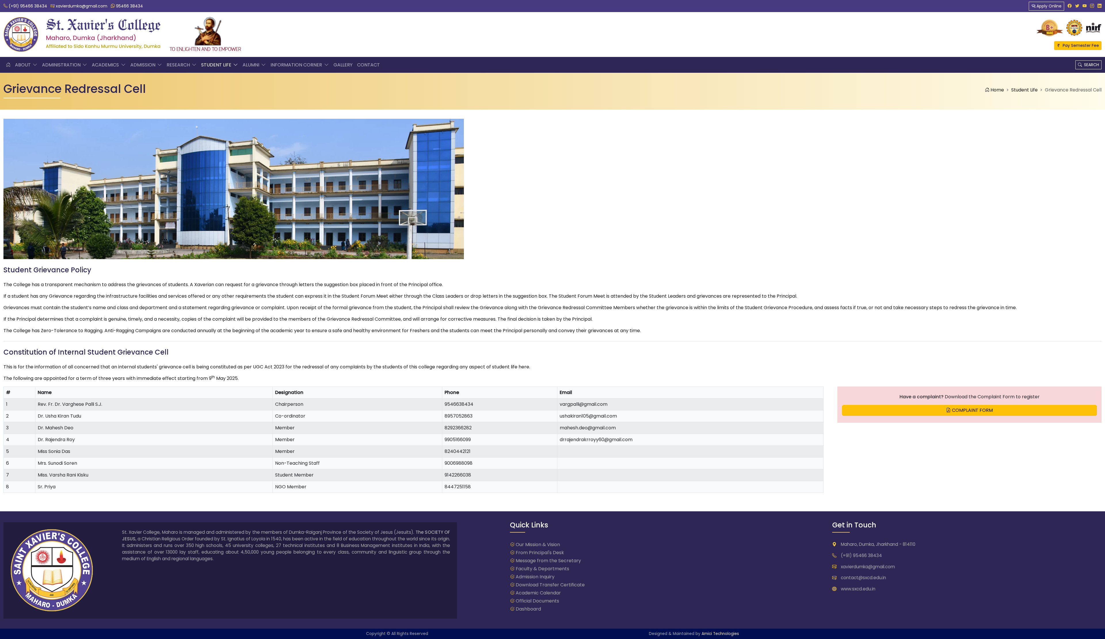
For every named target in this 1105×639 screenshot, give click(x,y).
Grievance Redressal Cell (1073, 90)
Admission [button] (143, 65)
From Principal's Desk (540, 552)
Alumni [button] (251, 65)
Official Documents (537, 601)
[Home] (8, 65)
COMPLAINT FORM (972, 410)
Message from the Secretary (548, 560)
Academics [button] (106, 65)
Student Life (1024, 90)
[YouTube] (1085, 6)
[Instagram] (1092, 6)
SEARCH (1090, 65)
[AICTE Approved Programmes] (1074, 27)
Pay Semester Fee (1080, 45)
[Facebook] (1070, 6)
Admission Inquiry (535, 576)
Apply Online (1048, 6)
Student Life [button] (217, 65)
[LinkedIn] (1100, 6)
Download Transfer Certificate (550, 584)
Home (996, 90)
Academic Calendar (538, 593)
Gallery (343, 65)
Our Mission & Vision (538, 544)
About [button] (23, 65)
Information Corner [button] (296, 65)
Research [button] (179, 65)
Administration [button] (62, 65)
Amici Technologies (720, 633)
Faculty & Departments (542, 568)
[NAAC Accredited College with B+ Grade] (1050, 27)
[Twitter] (1077, 6)
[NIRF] (1094, 27)
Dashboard (528, 609)
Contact (368, 65)
